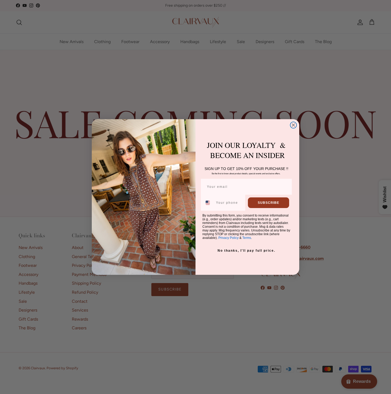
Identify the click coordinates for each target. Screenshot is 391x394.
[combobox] (208, 203)
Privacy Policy (228, 238)
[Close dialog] (293, 125)
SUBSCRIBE (268, 203)
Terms (246, 238)
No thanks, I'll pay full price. (246, 250)
